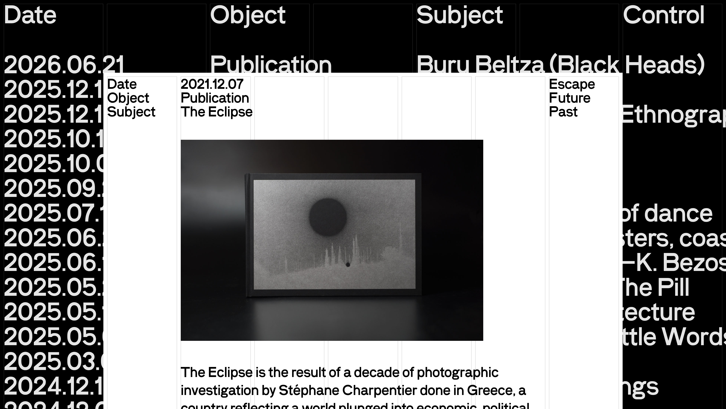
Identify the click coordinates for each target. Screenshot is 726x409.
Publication (215, 97)
